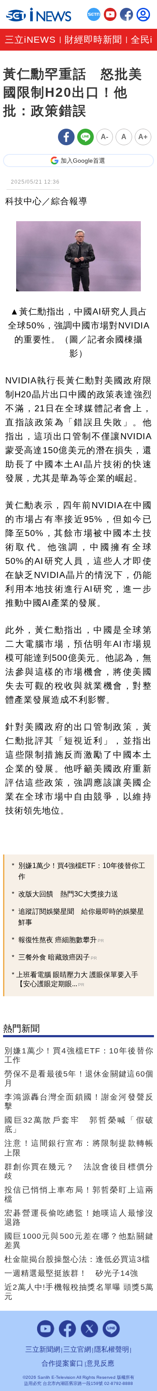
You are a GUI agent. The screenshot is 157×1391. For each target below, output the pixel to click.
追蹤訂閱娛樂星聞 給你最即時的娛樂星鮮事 (81, 917)
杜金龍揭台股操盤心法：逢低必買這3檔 (77, 1259)
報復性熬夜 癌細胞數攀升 (61, 939)
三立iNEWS (30, 39)
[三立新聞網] (93, 14)
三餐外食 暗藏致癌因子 (57, 957)
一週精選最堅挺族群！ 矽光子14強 (71, 1273)
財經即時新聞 (93, 39)
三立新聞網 (42, 1349)
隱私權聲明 (111, 1349)
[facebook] (126, 14)
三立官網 (77, 1349)
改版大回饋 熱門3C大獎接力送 (68, 894)
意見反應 (100, 1363)
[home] (38, 14)
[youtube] (110, 14)
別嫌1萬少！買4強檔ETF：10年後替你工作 (81, 871)
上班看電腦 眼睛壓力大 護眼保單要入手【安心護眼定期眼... (77, 979)
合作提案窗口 (62, 1363)
